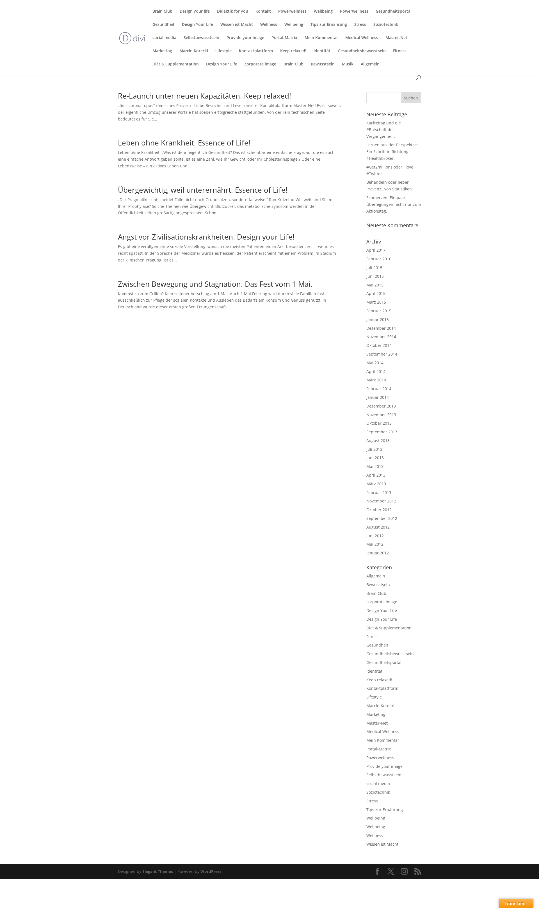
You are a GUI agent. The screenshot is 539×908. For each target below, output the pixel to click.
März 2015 (376, 302)
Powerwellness (292, 11)
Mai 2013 (374, 466)
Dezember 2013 (381, 406)
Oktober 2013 (379, 423)
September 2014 (381, 354)
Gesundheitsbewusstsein (362, 51)
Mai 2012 (374, 544)
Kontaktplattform (256, 51)
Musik (347, 64)
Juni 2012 (375, 535)
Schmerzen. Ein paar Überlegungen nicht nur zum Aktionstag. (393, 204)
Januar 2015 (377, 319)
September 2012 (381, 518)
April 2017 (375, 250)
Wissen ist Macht (236, 24)
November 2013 (381, 414)
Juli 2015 (374, 267)
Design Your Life (197, 24)
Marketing (162, 51)
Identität (322, 51)
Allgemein (370, 64)
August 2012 (378, 527)
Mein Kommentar (321, 38)
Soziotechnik (385, 24)
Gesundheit (163, 24)
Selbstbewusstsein (201, 38)
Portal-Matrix (284, 38)
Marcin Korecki (193, 51)
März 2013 (376, 483)
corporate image (260, 64)
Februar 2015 (378, 310)
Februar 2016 (378, 258)
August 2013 (378, 440)
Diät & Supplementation (175, 64)
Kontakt (263, 11)
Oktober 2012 (379, 509)
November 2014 (381, 336)
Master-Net (396, 38)
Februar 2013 (378, 492)
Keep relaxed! (293, 51)
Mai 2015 (374, 285)
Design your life (195, 11)
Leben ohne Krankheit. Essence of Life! (184, 143)
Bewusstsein (323, 64)
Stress (360, 24)
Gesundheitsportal (394, 11)
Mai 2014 (374, 362)
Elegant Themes (157, 871)
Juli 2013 (374, 449)
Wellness (268, 24)
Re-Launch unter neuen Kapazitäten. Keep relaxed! (204, 96)
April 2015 (375, 293)
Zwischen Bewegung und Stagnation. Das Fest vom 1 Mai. (215, 284)
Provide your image (245, 38)
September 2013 (381, 431)
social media (164, 38)
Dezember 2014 (381, 328)
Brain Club (162, 11)
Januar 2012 (377, 553)
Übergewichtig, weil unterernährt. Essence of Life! (202, 190)
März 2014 (376, 380)
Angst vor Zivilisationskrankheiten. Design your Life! (206, 237)
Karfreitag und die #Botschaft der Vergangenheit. (383, 129)
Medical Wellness (361, 38)
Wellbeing (323, 11)
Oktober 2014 (379, 345)
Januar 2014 (377, 397)
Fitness (399, 51)
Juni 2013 (375, 457)
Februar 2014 (378, 388)
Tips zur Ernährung (328, 24)
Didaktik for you (232, 11)
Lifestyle (223, 51)
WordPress (210, 871)
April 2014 (375, 371)
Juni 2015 (375, 276)
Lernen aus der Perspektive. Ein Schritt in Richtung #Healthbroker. (392, 151)
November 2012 (381, 501)
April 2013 (375, 475)
